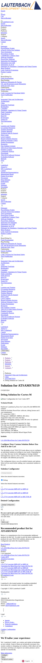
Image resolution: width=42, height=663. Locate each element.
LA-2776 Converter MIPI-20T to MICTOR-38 (16, 497)
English (27, 661)
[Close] (1, 661)
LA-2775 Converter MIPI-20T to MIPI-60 (14, 493)
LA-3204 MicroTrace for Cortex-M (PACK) (15, 440)
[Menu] (1, 13)
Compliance (9, 626)
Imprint (7, 620)
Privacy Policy (9, 622)
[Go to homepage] (21, 9)
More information (6, 653)
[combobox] (27, 661)
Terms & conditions (11, 624)
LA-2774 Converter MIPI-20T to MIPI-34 (14, 489)
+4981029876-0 (11, 604)
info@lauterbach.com (12, 605)
